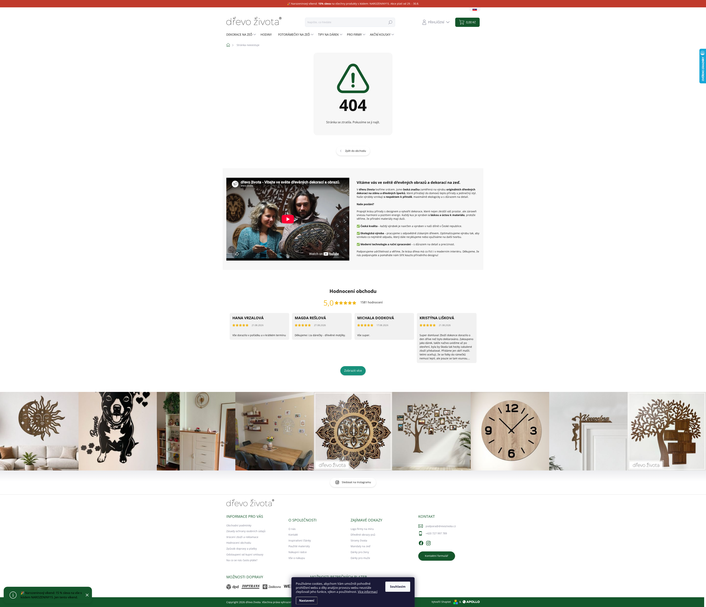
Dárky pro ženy (360, 552)
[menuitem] (241, 34)
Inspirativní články (299, 540)
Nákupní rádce (297, 552)
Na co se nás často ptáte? (241, 560)
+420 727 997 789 (436, 533)
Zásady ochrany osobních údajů (245, 531)
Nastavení (306, 601)
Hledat (390, 22)
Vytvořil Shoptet (441, 602)
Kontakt (293, 534)
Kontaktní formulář (436, 556)
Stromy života (359, 540)
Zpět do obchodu (355, 151)
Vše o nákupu (296, 558)
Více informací (367, 592)
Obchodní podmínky (238, 525)
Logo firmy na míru (362, 529)
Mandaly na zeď (360, 546)
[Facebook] (421, 542)
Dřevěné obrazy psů (363, 534)
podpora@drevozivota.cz (441, 526)
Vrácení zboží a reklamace (242, 537)
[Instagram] (428, 542)
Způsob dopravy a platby (241, 548)
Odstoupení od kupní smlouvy (244, 554)
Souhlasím (398, 587)
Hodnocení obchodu (238, 542)
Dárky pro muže (360, 558)
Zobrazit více (353, 371)
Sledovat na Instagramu (356, 482)
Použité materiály (299, 546)
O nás (292, 529)
